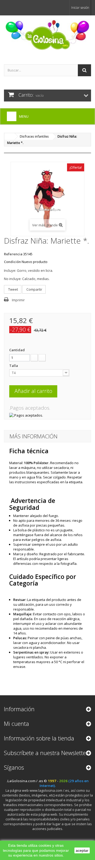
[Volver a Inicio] (9, 136)
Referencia (13, 254)
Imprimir (18, 300)
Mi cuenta (16, 723)
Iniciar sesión (80, 7)
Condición (12, 261)
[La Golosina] (47, 35)
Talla (14, 365)
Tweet (12, 289)
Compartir (34, 289)
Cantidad (17, 350)
